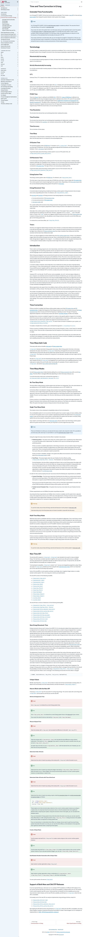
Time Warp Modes (6, 27)
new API (71, 15)
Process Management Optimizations (9, 96)
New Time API (5, 28)
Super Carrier (4, 98)
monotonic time (63, 795)
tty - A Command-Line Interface (8, 41)
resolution (44, 122)
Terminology (5, 21)
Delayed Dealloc (4, 90)
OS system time (40, 166)
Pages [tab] (2, 5)
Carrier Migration (5, 83)
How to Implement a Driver (7, 42)
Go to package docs (53, 929)
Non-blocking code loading (7, 86)
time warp (61, 183)
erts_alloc (3, 75)
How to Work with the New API (49, 363)
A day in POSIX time (66, 97)
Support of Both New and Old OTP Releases (9, 30)
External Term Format (5, 46)
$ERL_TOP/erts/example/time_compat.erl (49, 912)
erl (1, 53)
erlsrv (2, 57)
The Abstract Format (5, 39)
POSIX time (47, 145)
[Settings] (81, 2)
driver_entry (3, 70)
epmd (2, 52)
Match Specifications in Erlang (7, 32)
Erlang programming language (63, 932)
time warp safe (50, 27)
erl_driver (3, 72)
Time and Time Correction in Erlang (8, 17)
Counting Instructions (6, 88)
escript (2, 59)
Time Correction (5, 24)
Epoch (36, 97)
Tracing (2, 101)
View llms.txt (60, 929)
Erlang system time (77, 214)
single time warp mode (48, 31)
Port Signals (3, 95)
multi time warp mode (53, 25)
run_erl (2, 60)
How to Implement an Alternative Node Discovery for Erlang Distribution (9, 37)
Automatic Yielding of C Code (7, 79)
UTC (55, 97)
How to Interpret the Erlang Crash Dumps (9, 34)
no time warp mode (37, 31)
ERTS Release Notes (5, 9)
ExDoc (48, 932)
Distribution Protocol (5, 47)
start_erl (2, 64)
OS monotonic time (49, 198)
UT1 (56, 84)
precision (40, 195)
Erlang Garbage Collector (6, 91)
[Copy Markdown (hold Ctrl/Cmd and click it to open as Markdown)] (79, 6)
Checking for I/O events (6, 84)
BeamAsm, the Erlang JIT (6, 81)
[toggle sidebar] (17, 2)
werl (2, 65)
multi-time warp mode (63, 432)
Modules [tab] (7, 5)
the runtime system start (63, 235)
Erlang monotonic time (49, 231)
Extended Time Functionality (8, 19)
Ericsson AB (61, 934)
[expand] (17, 8)
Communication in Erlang (6, 15)
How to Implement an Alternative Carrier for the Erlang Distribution (9, 35)
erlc (1, 55)
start (2, 62)
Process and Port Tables (6, 93)
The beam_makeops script (6, 103)
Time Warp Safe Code (7, 25)
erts (5, 1)
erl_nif (2, 73)
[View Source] (81, 6)
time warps (41, 149)
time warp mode (75, 182)
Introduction (3, 14)
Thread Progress (4, 100)
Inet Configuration (5, 44)
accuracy (34, 195)
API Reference (4, 8)
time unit (70, 714)
